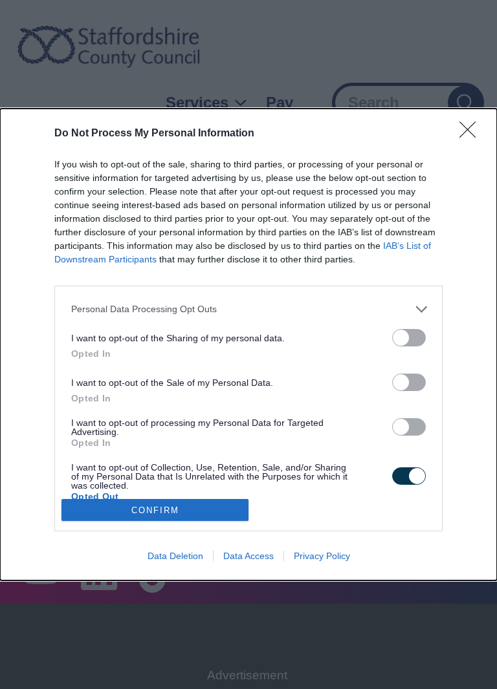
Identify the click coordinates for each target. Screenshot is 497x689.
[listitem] (248, 309)
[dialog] (248, 345)
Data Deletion (175, 556)
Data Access (248, 556)
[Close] (471, 134)
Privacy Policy (322, 556)
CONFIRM (155, 510)
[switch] (409, 337)
